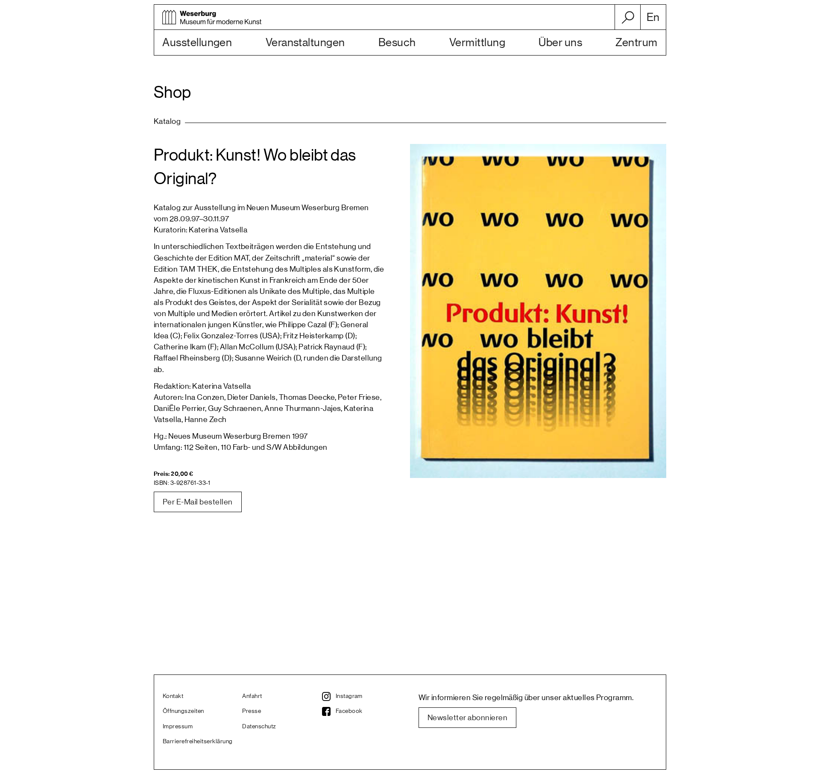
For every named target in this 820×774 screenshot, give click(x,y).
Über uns (560, 42)
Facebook (349, 711)
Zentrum (636, 42)
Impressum (178, 727)
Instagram (349, 696)
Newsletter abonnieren (467, 717)
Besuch (397, 42)
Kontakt (173, 696)
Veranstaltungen (305, 42)
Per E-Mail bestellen (198, 502)
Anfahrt (252, 696)
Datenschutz (259, 727)
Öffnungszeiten (183, 711)
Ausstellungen (197, 42)
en (653, 17)
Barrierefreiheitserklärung (197, 742)
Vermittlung (477, 42)
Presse (251, 711)
